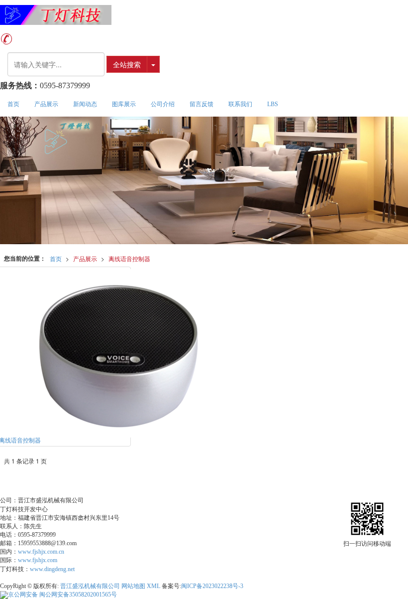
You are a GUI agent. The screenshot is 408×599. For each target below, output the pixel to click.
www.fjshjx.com (37, 560)
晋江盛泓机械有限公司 (90, 586)
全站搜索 (127, 64)
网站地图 (133, 586)
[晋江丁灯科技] (204, 15)
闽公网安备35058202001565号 (62, 594)
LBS (272, 104)
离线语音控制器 (129, 258)
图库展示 (124, 104)
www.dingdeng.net (52, 569)
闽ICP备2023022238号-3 (212, 586)
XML (153, 586)
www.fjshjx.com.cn (41, 551)
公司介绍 (163, 104)
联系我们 (240, 104)
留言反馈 (201, 104)
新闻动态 (85, 104)
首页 (13, 104)
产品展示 (46, 104)
